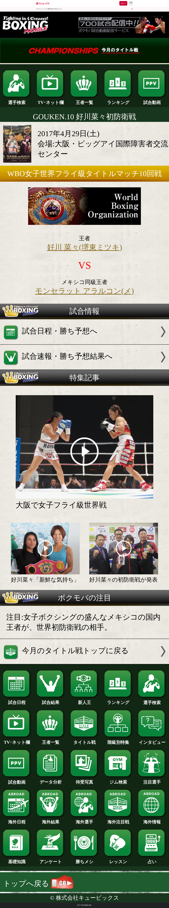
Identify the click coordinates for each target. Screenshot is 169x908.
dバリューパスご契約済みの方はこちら (49, 9)
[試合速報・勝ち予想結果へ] (84, 367)
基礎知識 (17, 861)
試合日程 (17, 702)
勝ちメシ (84, 861)
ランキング (118, 102)
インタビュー (152, 742)
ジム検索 (118, 782)
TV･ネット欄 (51, 102)
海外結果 (50, 821)
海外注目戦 (118, 821)
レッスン (118, 861)
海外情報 (152, 821)
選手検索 (17, 102)
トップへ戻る (27, 883)
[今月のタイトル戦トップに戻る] (84, 661)
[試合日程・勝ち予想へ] (84, 342)
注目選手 (152, 782)
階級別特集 (118, 742)
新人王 (84, 702)
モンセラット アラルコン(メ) (84, 291)
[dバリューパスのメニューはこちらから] (131, 3)
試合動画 (152, 102)
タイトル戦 (84, 742)
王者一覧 (84, 102)
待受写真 (84, 782)
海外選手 (84, 821)
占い (152, 861)
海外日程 (17, 821)
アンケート (51, 861)
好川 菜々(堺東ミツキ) (84, 247)
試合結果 (50, 702)
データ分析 (51, 782)
